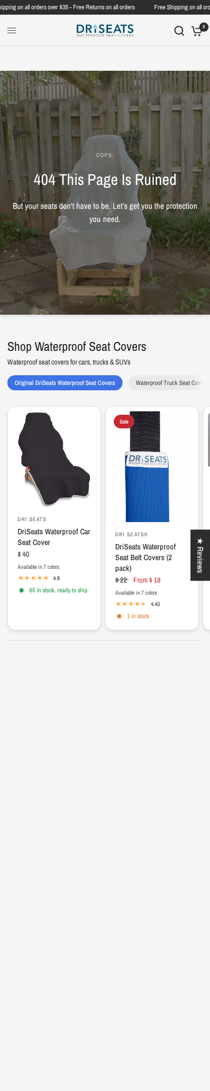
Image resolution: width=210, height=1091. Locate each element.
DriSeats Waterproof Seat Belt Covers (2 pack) (145, 557)
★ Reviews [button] (200, 555)
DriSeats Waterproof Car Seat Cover (54, 536)
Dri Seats (32, 519)
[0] (195, 30)
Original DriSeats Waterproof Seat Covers (65, 383)
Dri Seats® (131, 534)
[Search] (179, 30)
